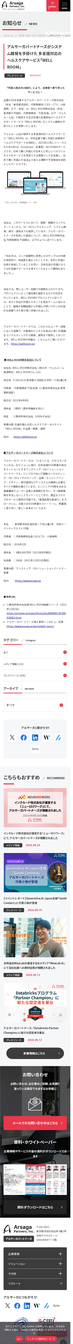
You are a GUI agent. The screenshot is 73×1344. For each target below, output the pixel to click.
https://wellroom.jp (25, 436)
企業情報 (13, 1254)
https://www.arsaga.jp (28, 580)
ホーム (10, 35)
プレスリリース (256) (14, 675)
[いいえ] (66, 1332)
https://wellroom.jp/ (23, 343)
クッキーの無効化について (41, 1338)
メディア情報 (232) (14, 664)
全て (6, 652)
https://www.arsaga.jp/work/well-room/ (30, 626)
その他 (12, 1273)
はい (19, 1338)
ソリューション (16, 1264)
